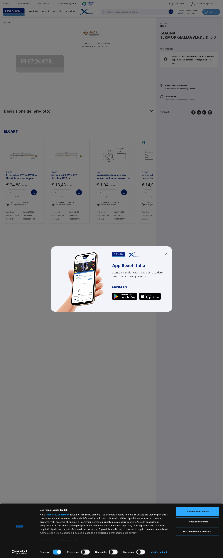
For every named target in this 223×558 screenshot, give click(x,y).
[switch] (85, 551)
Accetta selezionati (198, 521)
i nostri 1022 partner (57, 514)
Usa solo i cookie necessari (197, 531)
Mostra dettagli (159, 552)
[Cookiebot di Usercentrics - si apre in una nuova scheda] (19, 552)
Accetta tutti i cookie (198, 511)
